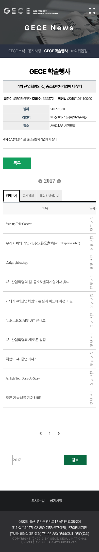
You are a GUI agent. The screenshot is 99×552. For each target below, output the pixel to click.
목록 (17, 163)
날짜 (92, 208)
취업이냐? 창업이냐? (20, 359)
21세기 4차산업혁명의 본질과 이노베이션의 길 (39, 301)
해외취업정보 (81, 51)
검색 (75, 460)
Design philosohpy (17, 262)
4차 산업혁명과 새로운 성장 (26, 340)
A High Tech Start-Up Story (23, 378)
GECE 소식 (16, 51)
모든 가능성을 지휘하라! (23, 398)
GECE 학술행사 (56, 51)
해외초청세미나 (49, 196)
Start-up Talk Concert (18, 224)
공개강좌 (28, 196)
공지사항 (34, 51)
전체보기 (11, 196)
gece (36, 11)
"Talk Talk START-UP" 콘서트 (25, 320)
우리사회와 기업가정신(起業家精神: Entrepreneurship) (43, 243)
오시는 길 (37, 500)
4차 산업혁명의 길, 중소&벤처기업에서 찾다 (38, 282)
